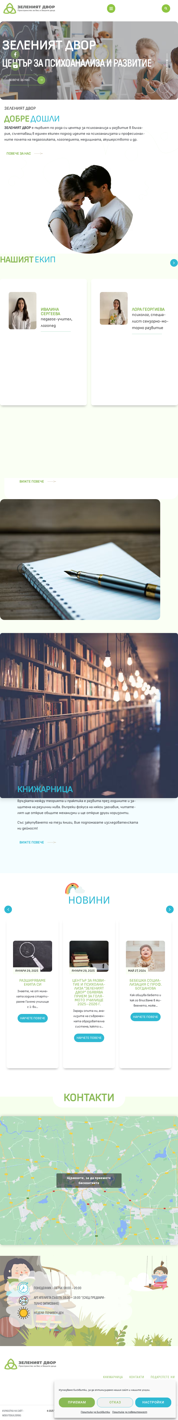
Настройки (153, 1402)
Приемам (77, 1402)
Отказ (115, 1402)
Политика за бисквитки (95, 1412)
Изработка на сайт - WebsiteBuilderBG (13, 1413)
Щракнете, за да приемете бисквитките (89, 1180)
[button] (111, 8)
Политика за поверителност (129, 1412)
